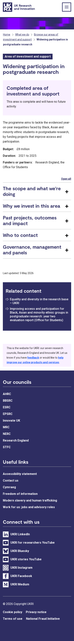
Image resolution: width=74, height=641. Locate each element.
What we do (22, 34)
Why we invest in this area (31, 206)
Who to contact (20, 235)
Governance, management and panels (32, 249)
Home (6, 34)
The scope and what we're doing (32, 191)
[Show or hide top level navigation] (66, 7)
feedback (33, 357)
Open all (66, 178)
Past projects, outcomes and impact (30, 220)
